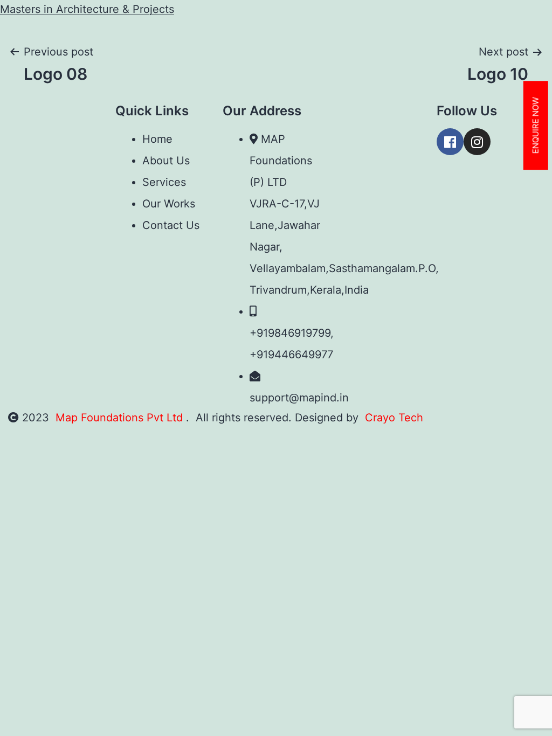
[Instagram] (477, 141)
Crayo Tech (394, 417)
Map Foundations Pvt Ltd (121, 417)
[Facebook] (450, 141)
